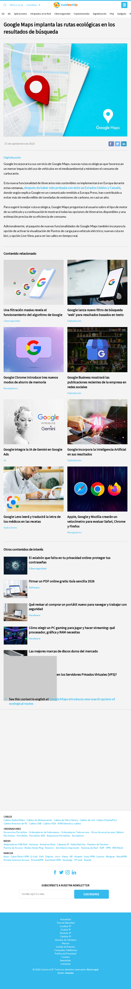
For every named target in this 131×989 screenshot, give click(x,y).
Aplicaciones (20, 13)
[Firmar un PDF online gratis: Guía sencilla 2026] (15, 589)
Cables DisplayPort (106, 820)
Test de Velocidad (66, 922)
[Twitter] (61, 873)
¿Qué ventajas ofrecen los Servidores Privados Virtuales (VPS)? (73, 674)
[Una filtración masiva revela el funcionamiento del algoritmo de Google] (34, 282)
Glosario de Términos (65, 940)
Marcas (8, 853)
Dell (41, 856)
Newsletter (65, 960)
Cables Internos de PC (15, 823)
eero (57, 856)
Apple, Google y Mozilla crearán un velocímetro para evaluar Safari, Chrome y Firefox (96, 521)
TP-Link (78, 860)
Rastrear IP (65, 933)
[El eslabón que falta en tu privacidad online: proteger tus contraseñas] (15, 565)
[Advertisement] (30, 678)
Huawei (78, 856)
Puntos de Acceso (13, 847)
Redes (7, 841)
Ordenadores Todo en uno (75, 832)
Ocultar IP (66, 929)
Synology (67, 860)
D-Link (34, 856)
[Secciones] (124, 5)
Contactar (66, 963)
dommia (69, 973)
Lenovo (100, 856)
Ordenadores (12, 828)
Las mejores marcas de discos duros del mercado (63, 651)
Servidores (78, 835)
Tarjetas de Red (89, 847)
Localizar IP (65, 926)
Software (34, 587)
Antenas (33, 844)
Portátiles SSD (37, 835)
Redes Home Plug (34, 847)
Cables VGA (49, 823)
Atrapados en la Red (40, 13)
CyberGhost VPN (20, 856)
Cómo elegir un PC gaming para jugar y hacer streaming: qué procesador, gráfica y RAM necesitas (72, 630)
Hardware (34, 615)
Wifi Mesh (117, 847)
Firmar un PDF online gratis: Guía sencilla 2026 (61, 581)
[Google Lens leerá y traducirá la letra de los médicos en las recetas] (34, 489)
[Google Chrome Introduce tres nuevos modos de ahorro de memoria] (34, 349)
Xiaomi (87, 860)
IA (5, 460)
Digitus (49, 856)
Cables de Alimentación (39, 820)
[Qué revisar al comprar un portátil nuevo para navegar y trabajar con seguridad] (15, 612)
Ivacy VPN (89, 856)
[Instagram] (68, 873)
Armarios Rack (47, 844)
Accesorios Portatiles (15, 832)
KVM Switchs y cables (69, 823)
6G (9, 13)
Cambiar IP (65, 936)
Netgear (110, 856)
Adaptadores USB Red (15, 844)
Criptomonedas (82, 13)
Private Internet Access (16, 860)
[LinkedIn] (74, 873)
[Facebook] (55, 873)
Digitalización (99, 13)
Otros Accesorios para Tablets (107, 832)
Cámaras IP (63, 844)
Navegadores (11, 388)
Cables (8, 816)
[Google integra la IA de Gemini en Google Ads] (34, 421)
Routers (49, 847)
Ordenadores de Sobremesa (44, 832)
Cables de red (87, 820)
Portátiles (22, 835)
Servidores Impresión (67, 847)
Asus (6, 856)
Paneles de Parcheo (97, 844)
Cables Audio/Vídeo (14, 820)
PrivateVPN (37, 860)
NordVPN (122, 856)
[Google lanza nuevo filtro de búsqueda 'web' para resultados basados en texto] (97, 282)
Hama (65, 856)
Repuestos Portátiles (58, 835)
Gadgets (121, 13)
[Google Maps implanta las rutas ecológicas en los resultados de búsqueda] (65, 90)
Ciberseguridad (62, 13)
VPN (108, 847)
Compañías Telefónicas (65, 950)
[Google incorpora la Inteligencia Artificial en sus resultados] (97, 421)
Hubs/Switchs (78, 844)
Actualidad (65, 919)
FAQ (112, 13)
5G (3, 13)
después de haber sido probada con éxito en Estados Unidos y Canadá (72, 188)
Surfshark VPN (53, 860)
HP (71, 856)
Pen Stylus (9, 835)
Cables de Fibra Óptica (66, 820)
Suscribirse (91, 894)
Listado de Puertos (65, 946)
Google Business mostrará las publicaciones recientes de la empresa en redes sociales (96, 382)
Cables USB (35, 823)
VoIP (101, 847)
